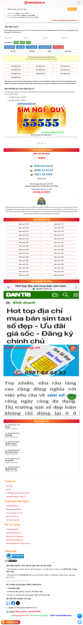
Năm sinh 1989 (59, 257)
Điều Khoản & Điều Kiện (13, 509)
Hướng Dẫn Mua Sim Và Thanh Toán (18, 493)
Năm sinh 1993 (59, 264)
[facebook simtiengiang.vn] (79, 616)
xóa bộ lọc (57, 47)
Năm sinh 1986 (24, 253)
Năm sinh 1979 (59, 239)
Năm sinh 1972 (24, 228)
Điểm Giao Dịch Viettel (13, 533)
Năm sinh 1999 (59, 275)
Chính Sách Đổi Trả (12, 516)
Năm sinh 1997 (59, 271)
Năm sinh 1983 (59, 246)
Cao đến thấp (44, 47)
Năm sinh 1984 (24, 250)
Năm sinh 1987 (59, 253)
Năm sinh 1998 (24, 275)
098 (28, 42)
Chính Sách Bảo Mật (12, 520)
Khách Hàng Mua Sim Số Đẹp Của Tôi (18, 543)
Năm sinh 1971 (59, 224)
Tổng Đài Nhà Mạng (12, 529)
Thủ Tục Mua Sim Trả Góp (14, 513)
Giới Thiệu (9, 486)
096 (16, 42)
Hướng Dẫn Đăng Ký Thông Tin (16, 496)
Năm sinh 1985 (59, 250)
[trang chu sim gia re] (34, 2)
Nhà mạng (8, 38)
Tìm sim (73, 9)
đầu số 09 (8, 47)
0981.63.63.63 (12, 622)
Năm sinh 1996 (24, 271)
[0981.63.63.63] (79, 621)
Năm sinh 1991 (59, 260)
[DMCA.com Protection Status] (11, 561)
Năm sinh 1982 (24, 246)
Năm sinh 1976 (24, 235)
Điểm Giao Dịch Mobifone (14, 540)
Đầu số (26, 38)
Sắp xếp (64, 38)
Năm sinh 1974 (24, 231)
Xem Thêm (40, 143)
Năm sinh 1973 (59, 228)
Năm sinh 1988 (24, 257)
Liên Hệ (8, 489)
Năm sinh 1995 (59, 268)
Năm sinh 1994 (24, 268)
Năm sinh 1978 (24, 239)
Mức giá (45, 38)
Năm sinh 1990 (24, 260)
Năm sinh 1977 (59, 235)
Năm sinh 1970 (24, 224)
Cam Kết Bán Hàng (12, 506)
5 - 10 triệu (30, 47)
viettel (19, 47)
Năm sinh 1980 (24, 242)
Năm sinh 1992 (24, 264)
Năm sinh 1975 (59, 231)
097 (22, 42)
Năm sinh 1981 (59, 242)
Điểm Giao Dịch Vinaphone (14, 536)
